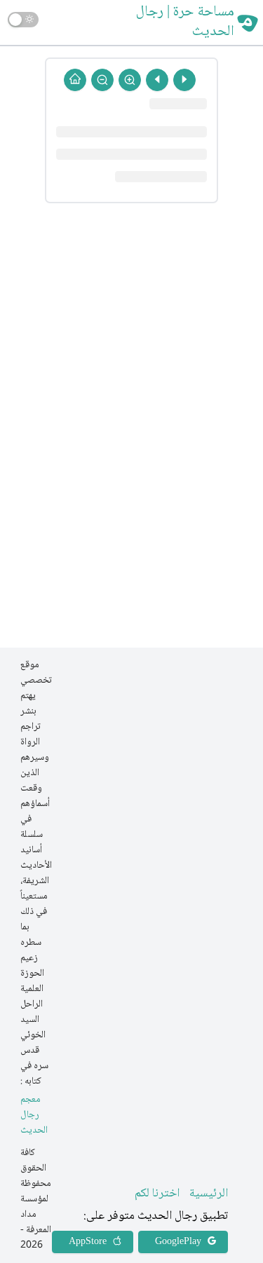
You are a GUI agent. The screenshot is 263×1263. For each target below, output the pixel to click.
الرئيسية (208, 1193)
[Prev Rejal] (184, 80)
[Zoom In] (130, 80)
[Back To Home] (75, 80)
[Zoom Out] (102, 80)
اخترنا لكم (157, 1193)
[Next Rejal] (157, 80)
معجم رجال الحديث (34, 1115)
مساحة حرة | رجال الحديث (185, 22)
